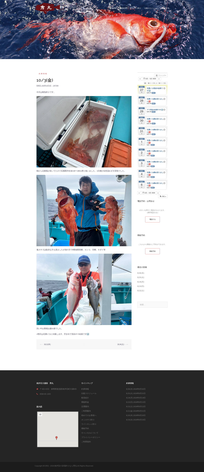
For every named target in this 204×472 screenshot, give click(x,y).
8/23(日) (140, 286)
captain (55, 86)
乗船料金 (85, 402)
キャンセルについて (89, 433)
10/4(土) (120, 344)
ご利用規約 (86, 441)
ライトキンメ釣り (88, 424)
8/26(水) (140, 273)
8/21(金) (129, 411)
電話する (152, 219)
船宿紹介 (123, 8)
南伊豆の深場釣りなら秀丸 (65, 466)
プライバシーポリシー (90, 437)
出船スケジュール (151, 8)
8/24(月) (140, 282)
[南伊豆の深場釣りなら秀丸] (47, 8)
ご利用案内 (86, 411)
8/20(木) (129, 415)
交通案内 (85, 406)
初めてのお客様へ (88, 415)
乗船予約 (164, 8)
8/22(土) (140, 290)
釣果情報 (113, 8)
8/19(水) (129, 419)
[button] (56, 438)
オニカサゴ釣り (135, 8)
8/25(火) (140, 277)
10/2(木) (47, 344)
